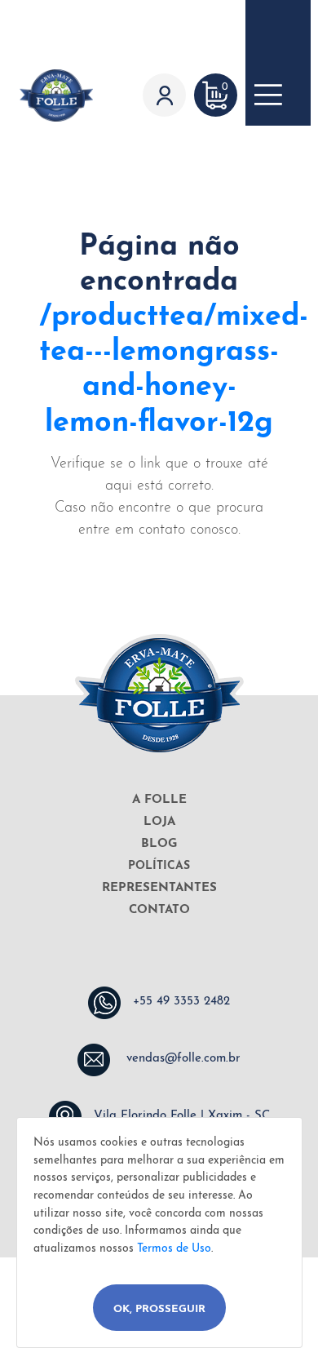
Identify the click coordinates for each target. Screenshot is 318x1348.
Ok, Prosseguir (159, 1309)
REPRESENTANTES (159, 888)
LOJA (159, 822)
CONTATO (159, 910)
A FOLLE (159, 800)
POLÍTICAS (159, 866)
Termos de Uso (174, 1249)
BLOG (159, 844)
